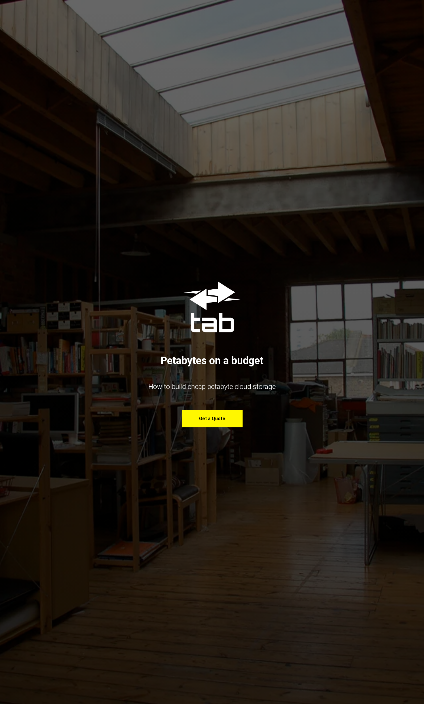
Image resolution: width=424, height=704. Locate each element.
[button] (212, 418)
